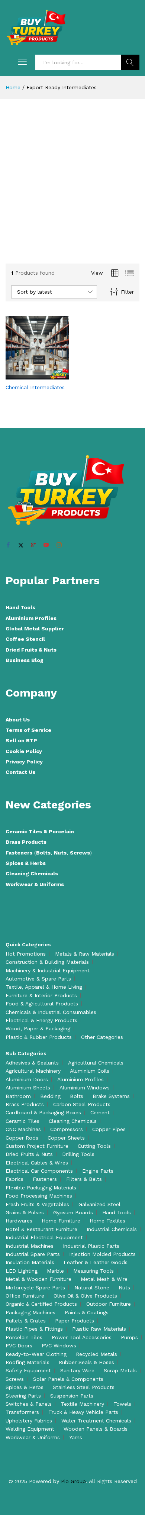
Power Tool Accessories (82, 1337)
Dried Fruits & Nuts (31, 650)
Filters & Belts (84, 1179)
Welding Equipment (30, 1429)
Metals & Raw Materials (84, 954)
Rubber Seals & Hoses (86, 1362)
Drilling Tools (78, 1154)
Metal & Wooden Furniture (38, 1279)
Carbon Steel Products (81, 1104)
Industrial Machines (30, 1246)
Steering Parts (23, 1396)
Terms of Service (28, 730)
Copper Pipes (109, 1129)
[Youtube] (46, 545)
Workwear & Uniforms (35, 884)
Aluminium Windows (84, 1088)
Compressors (66, 1129)
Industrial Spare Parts (33, 1254)
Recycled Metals (96, 1354)
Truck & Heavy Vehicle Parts (83, 1412)
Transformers (22, 1412)
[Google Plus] (33, 545)
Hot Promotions (26, 954)
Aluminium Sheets (28, 1088)
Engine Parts (97, 1171)
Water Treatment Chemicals (96, 1421)
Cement (100, 1112)
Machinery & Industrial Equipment (48, 970)
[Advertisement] (72, 182)
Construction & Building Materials (47, 962)
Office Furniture (25, 1296)
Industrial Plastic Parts (91, 1246)
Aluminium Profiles (31, 618)
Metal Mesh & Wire (104, 1279)
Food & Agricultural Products (42, 1004)
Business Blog (25, 660)
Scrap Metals (120, 1370)
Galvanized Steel (99, 1204)
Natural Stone (91, 1288)
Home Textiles (107, 1221)
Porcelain (61, 831)
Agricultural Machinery (33, 1071)
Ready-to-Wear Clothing (36, 1354)
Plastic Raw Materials (99, 1329)
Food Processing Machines (39, 1196)
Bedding (50, 1096)
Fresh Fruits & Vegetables (37, 1204)
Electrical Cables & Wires (37, 1163)
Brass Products (26, 842)
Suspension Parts (71, 1396)
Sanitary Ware (77, 1370)
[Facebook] (8, 545)
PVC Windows (59, 1345)
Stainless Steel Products (84, 1387)
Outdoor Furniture (108, 1304)
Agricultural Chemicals (95, 1063)
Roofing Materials (27, 1362)
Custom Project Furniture (37, 1146)
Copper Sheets (66, 1138)
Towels (122, 1404)
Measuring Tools (93, 1271)
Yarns (75, 1437)
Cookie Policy (24, 751)
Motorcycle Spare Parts (35, 1288)
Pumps (129, 1337)
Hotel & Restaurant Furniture (41, 1229)
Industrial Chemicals (112, 1229)
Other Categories (102, 1037)
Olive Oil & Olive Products (85, 1296)
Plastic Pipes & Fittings (34, 1329)
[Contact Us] (28, 375)
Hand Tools (20, 607)
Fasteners (19, 853)
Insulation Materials (30, 1262)
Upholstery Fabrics (29, 1421)
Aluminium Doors (27, 1079)
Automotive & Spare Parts (38, 979)
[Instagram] (59, 545)
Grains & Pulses (25, 1212)
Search (130, 62)
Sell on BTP (21, 740)
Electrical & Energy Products (41, 1020)
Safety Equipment (28, 1370)
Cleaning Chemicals (32, 873)
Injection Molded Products (102, 1254)
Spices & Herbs (26, 863)
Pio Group (73, 1481)
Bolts (43, 853)
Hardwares (19, 1221)
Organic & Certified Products (41, 1304)
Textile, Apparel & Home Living (44, 987)
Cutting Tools (94, 1146)
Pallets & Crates (26, 1321)
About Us (18, 720)
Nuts (60, 853)
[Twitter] (20, 545)
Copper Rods (22, 1138)
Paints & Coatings (87, 1312)
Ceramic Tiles (25, 831)
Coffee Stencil (25, 639)
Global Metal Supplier (35, 628)
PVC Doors (19, 1345)
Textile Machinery (82, 1404)
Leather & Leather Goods (96, 1262)
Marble (55, 1271)
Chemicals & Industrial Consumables (51, 1012)
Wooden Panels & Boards (96, 1429)
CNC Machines (23, 1129)
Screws (80, 853)
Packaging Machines (30, 1312)
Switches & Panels (29, 1404)
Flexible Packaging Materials (41, 1188)
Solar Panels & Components (68, 1379)
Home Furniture (61, 1221)
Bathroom (18, 1096)
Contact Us (20, 772)
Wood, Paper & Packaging (38, 1028)
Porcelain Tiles (24, 1337)
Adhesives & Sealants (32, 1063)
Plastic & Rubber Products (39, 1037)
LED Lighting (22, 1271)
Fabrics (14, 1179)
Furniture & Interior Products (41, 995)
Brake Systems (111, 1096)
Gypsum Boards (73, 1212)
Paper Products (74, 1321)
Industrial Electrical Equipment (44, 1237)
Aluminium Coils (89, 1071)
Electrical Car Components (39, 1171)
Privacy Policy (24, 762)
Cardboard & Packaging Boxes (43, 1112)
